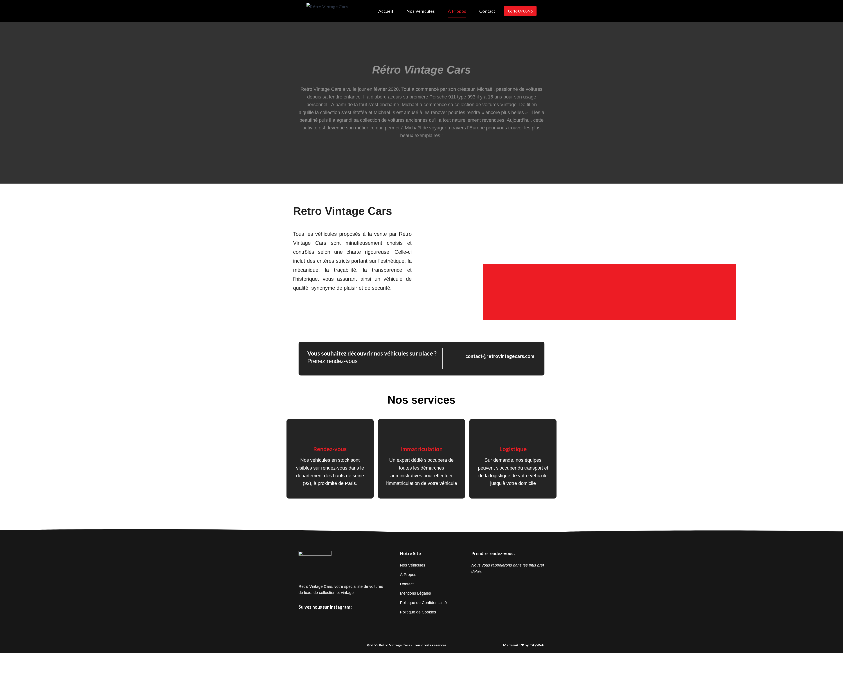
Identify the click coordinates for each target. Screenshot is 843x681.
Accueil (385, 11)
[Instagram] (303, 617)
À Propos (457, 11)
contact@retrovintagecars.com (499, 356)
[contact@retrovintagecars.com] (456, 355)
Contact (487, 11)
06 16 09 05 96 (520, 11)
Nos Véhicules (420, 11)
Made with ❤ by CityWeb (523, 645)
